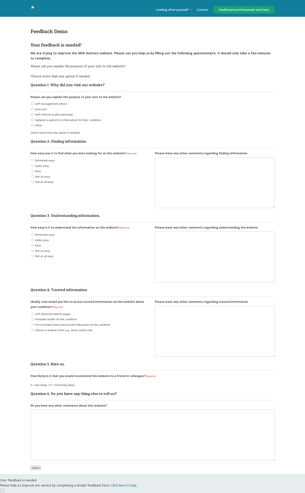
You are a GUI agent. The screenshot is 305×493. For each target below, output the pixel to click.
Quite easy (42, 166)
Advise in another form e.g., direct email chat (63, 330)
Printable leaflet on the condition (56, 319)
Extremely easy (45, 160)
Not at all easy (44, 182)
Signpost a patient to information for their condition (68, 120)
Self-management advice (51, 103)
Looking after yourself (172, 10)
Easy (38, 171)
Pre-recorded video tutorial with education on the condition (72, 324)
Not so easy (42, 176)
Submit (35, 467)
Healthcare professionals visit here (244, 10)
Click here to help (123, 485)
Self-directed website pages (53, 314)
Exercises (41, 109)
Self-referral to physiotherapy (54, 114)
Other (38, 125)
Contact (202, 10)
